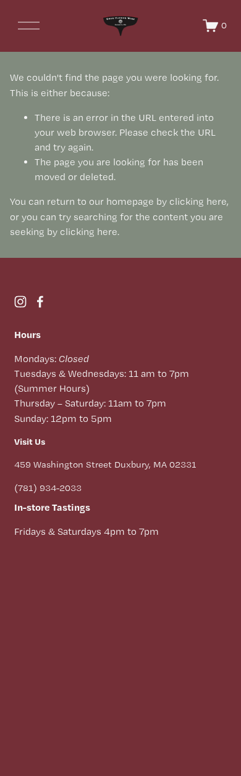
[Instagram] (20, 301)
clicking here (198, 201)
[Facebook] (40, 301)
